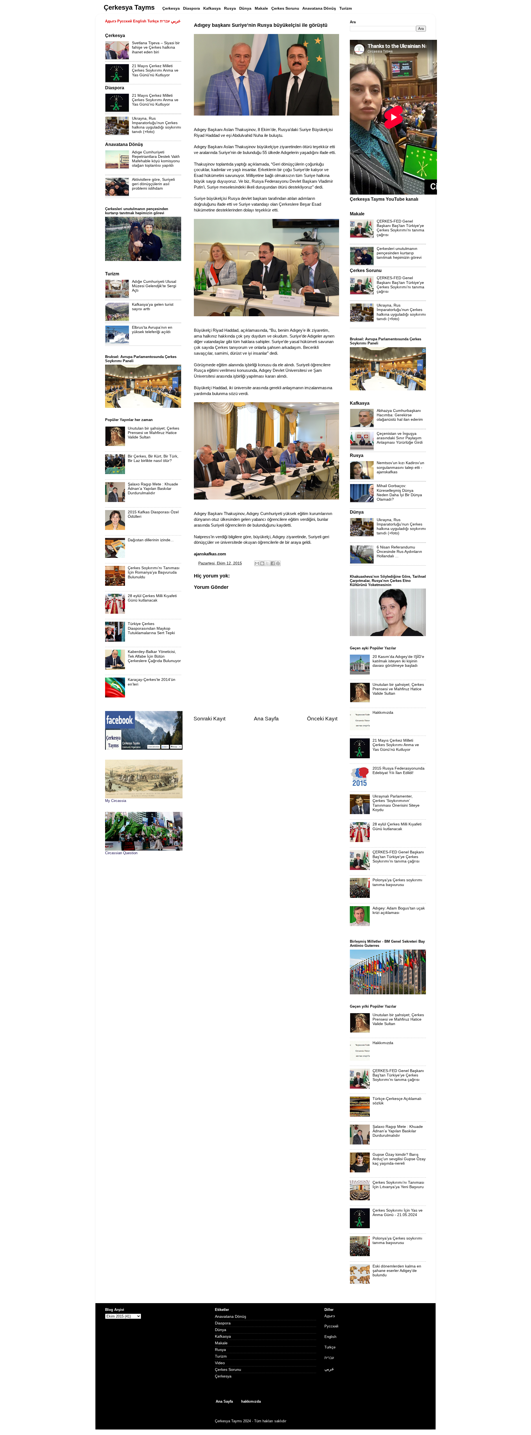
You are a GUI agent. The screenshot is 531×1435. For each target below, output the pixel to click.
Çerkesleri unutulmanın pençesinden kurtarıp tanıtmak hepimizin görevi (399, 253)
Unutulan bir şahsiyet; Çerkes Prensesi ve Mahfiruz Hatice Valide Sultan (153, 432)
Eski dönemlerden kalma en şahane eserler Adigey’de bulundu (397, 1270)
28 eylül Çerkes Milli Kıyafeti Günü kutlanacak (152, 598)
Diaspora (223, 1323)
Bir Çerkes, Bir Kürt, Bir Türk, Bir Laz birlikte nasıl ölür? (153, 458)
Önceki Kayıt (322, 719)
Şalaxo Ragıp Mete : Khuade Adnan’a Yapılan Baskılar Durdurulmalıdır (153, 488)
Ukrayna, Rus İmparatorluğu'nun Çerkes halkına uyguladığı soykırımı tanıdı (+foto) (156, 125)
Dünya (220, 1330)
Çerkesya (223, 1376)
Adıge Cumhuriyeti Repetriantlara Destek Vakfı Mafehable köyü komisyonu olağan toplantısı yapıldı (156, 159)
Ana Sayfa (266, 719)
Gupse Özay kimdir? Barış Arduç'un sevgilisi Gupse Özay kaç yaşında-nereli (399, 1158)
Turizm (221, 1356)
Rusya (220, 1350)
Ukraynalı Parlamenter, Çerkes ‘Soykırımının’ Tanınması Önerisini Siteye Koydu (396, 803)
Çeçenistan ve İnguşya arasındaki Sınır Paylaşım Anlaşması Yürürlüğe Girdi (400, 438)
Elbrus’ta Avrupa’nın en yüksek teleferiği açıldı (152, 329)
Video (220, 1363)
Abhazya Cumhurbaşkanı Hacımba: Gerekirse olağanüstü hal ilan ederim (400, 415)
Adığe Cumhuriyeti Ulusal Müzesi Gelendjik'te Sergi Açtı (154, 285)
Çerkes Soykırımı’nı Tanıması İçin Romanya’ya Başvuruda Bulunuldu (153, 572)
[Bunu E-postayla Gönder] (257, 563)
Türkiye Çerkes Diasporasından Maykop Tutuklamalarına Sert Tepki (151, 628)
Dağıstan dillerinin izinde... (151, 540)
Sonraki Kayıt (209, 719)
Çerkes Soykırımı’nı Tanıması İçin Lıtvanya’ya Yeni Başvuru (398, 1184)
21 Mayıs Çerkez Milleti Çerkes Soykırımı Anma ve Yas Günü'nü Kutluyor (155, 70)
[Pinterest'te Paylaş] (278, 563)
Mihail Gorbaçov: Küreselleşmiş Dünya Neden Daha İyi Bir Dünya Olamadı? (399, 492)
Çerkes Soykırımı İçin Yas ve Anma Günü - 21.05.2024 (398, 1212)
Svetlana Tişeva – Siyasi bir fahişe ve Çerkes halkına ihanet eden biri (156, 47)
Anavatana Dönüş (230, 1316)
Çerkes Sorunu (228, 1370)
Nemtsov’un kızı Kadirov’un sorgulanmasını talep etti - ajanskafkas (400, 467)
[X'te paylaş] (267, 563)
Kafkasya (223, 1336)
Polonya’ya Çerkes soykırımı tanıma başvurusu (397, 882)
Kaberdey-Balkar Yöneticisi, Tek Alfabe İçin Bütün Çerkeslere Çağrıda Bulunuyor (154, 656)
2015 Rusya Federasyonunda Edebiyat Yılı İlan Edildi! (399, 770)
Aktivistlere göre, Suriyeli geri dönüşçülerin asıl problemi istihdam (153, 183)
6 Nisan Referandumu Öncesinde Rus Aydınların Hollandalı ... (399, 551)
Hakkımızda (383, 712)
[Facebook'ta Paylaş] (272, 563)
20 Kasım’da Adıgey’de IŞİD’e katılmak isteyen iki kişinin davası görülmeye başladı (398, 661)
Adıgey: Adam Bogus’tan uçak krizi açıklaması (399, 910)
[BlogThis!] (262, 563)
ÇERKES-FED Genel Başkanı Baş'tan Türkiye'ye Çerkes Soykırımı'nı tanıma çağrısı (400, 228)
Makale (221, 1343)
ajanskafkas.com (210, 554)
